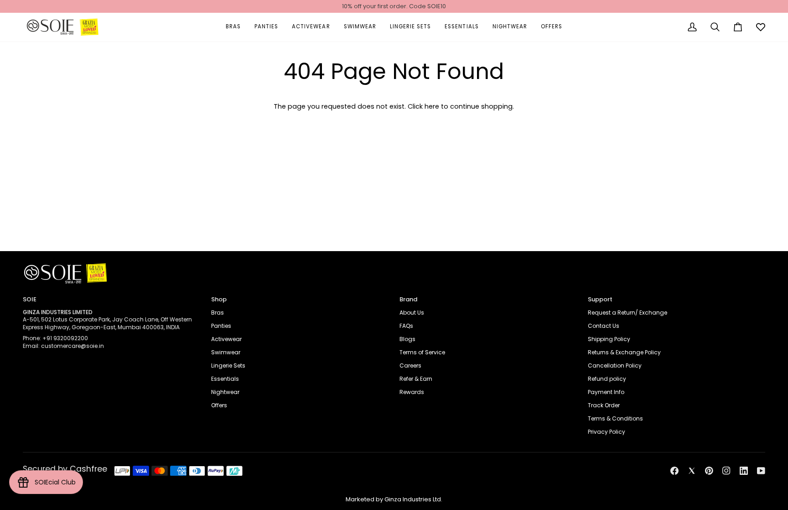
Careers (410, 365)
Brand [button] (408, 299)
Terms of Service (422, 352)
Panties (221, 326)
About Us (411, 312)
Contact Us (603, 326)
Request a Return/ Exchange (627, 312)
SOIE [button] (29, 299)
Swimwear (225, 352)
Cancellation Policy (615, 365)
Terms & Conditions (615, 418)
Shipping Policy (609, 339)
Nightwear (225, 392)
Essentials (225, 379)
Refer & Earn (415, 379)
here (432, 106)
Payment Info (606, 392)
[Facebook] (674, 471)
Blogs (407, 339)
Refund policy (607, 379)
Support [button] (600, 299)
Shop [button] (219, 299)
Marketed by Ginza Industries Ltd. (394, 499)
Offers (219, 405)
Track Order (604, 405)
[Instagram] (726, 471)
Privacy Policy (606, 432)
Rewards (411, 392)
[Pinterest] (709, 471)
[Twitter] (692, 471)
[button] (233, 27)
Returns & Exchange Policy (624, 352)
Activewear (226, 339)
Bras (217, 312)
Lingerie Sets (228, 365)
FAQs (406, 326)
